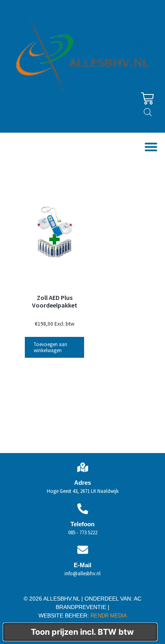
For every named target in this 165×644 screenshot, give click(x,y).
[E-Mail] (82, 549)
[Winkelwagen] (147, 98)
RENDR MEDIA (108, 616)
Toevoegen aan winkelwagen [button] (50, 347)
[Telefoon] (82, 508)
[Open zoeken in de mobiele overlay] (148, 112)
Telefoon (82, 524)
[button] (151, 147)
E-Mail (82, 565)
